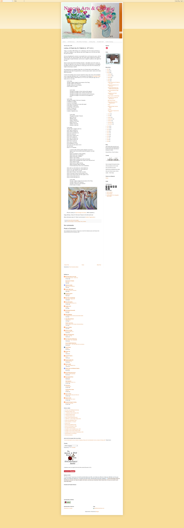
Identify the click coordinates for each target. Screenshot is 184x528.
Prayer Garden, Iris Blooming (113, 95)
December (110, 124)
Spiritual (84, 221)
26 (106, 478)
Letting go (67, 390)
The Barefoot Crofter (69, 389)
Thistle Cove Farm (69, 323)
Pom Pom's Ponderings (70, 297)
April (109, 79)
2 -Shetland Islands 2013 (70, 415)
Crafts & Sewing (109, 41)
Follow (107, 178)
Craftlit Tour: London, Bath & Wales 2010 (73, 418)
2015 (108, 134)
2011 (108, 127)
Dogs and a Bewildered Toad (70, 420)
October (109, 120)
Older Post (99, 264)
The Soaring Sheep (69, 376)
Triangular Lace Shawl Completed (112, 94)
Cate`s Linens (68, 393)
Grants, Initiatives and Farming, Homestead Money (74, 324)
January (109, 74)
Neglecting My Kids (69, 359)
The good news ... (68, 386)
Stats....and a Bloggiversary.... (70, 365)
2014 (108, 132)
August (109, 117)
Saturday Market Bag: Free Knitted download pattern (113, 88)
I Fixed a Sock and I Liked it (70, 399)
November (110, 122)
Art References (71, 41)
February (110, 75)
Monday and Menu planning (70, 373)
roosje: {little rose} (69, 289)
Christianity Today (96, 76)
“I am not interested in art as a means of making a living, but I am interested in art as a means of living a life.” (85, 440)
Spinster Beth (68, 398)
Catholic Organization (90, 217)
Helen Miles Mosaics (69, 318)
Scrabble (109, 109)
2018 (108, 139)
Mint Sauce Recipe (111, 100)
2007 (108, 69)
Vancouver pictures (69, 435)
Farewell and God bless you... (70, 382)
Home (64, 41)
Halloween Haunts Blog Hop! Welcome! (72, 394)
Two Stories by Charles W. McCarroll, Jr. (113, 98)
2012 (108, 129)
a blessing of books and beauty (70, 290)
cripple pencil (68, 306)
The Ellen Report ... (69, 355)
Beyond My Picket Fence (70, 372)
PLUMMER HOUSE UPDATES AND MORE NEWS (74, 315)
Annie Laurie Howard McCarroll (71, 417)
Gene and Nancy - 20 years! (70, 421)
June (109, 113)
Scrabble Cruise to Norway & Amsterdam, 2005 (74, 432)
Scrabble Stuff (100, 41)
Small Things (68, 347)
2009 (108, 72)
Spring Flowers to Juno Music (71, 433)
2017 (108, 137)
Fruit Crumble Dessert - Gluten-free (71, 277)
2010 (108, 126)
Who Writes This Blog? (82, 41)
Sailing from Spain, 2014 (70, 411)
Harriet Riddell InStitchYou (70, 343)
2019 (108, 141)
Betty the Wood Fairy (69, 334)
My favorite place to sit (69, 331)
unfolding (67, 307)
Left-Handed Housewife (70, 310)
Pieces (66, 356)
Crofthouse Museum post (70, 414)
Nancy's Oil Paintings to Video (71, 426)
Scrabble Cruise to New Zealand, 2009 (72, 430)
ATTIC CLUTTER (68, 330)
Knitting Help (92, 41)
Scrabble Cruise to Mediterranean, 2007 (73, 429)
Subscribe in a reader (68, 508)
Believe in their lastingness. (70, 286)
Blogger (97, 511)
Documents (67, 311)
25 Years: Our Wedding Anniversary (72, 410)
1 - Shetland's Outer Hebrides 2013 (72, 412)
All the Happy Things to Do (70, 298)
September (110, 118)
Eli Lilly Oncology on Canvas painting (73, 221)
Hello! (66, 352)
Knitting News (67, 294)
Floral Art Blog (109, 193)
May (109, 80)
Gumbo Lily (67, 351)
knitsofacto (67, 385)
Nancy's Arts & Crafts (86, 7)
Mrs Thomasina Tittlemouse (71, 338)
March (109, 77)
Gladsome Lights (68, 285)
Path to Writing (109, 192)
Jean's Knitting (68, 327)
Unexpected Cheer (68, 361)
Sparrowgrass (68, 381)
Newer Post (66, 264)
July (109, 115)
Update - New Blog (68, 335)
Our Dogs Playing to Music (70, 427)
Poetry (81, 221)
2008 (108, 70)
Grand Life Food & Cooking (70, 402)
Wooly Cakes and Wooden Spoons (72, 368)
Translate (73, 447)
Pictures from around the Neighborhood (112, 102)
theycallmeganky (69, 301)
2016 (108, 136)
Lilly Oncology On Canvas (80, 212)
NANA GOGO (68, 364)
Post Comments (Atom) (73, 266)
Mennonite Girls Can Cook (70, 276)
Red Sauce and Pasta (69, 403)
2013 (108, 131)
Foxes (109, 104)
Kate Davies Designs (69, 280)
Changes (67, 348)
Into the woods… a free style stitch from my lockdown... (75, 344)
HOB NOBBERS (68, 314)
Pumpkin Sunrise (68, 293)
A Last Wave (67, 369)
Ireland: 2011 (67, 423)
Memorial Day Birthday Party (70, 424)
